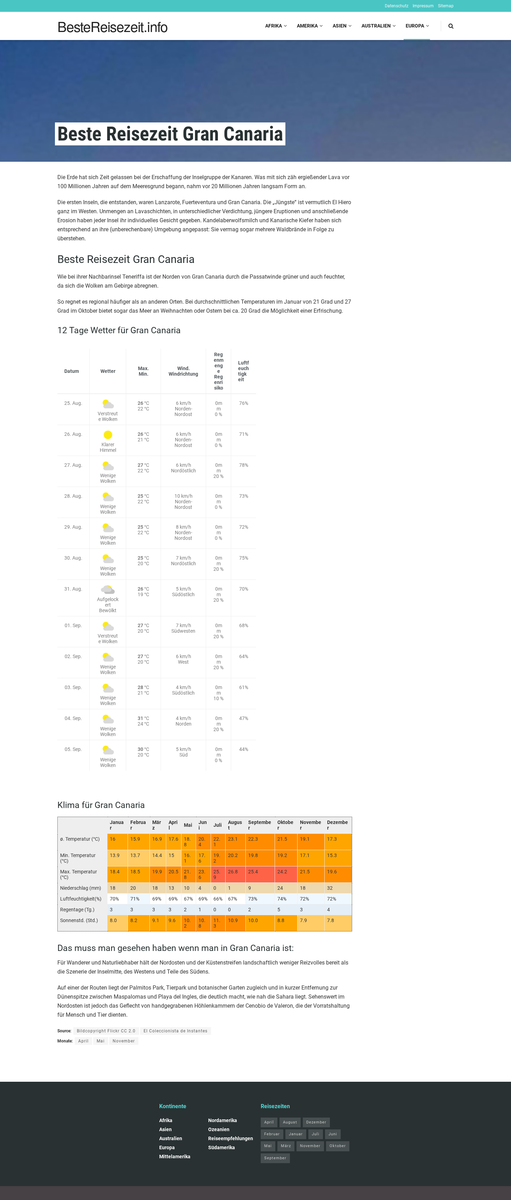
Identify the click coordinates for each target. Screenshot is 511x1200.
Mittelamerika (174, 1156)
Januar (296, 1134)
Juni (332, 1134)
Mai (101, 1041)
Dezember (316, 1122)
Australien (376, 26)
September (275, 1158)
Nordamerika (222, 1120)
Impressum (423, 5)
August (290, 1122)
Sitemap (446, 5)
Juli (315, 1134)
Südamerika (221, 1147)
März (286, 1146)
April (83, 1041)
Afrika (273, 26)
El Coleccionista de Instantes (176, 1031)
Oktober (338, 1146)
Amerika (307, 26)
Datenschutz (396, 5)
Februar (272, 1134)
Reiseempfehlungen (230, 1138)
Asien (340, 26)
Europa (415, 26)
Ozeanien (218, 1129)
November (124, 1041)
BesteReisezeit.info (112, 26)
